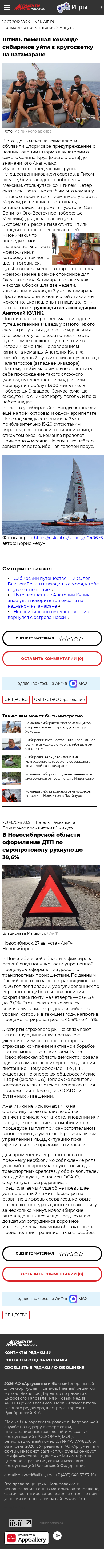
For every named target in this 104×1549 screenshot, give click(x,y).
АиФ (53, 933)
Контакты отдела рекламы (35, 1360)
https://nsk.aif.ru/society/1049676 (68, 537)
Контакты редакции (28, 1352)
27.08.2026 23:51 (16, 822)
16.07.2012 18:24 (16, 22)
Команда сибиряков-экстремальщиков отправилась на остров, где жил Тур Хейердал (58, 727)
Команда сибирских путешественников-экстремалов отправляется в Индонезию (59, 776)
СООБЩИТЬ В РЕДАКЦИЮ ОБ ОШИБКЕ (44, 1367)
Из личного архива (33, 131)
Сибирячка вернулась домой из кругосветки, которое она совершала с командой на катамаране (58, 761)
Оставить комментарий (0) (52, 658)
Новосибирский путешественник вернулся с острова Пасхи (48, 614)
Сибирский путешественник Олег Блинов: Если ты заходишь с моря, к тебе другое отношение (53, 584)
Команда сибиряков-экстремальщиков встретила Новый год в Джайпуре (58, 793)
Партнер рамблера (50, 1522)
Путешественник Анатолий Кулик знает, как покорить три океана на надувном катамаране (48, 600)
